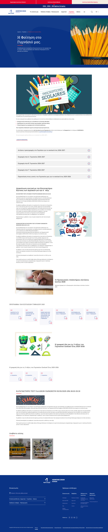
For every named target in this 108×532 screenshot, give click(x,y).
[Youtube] (77, 517)
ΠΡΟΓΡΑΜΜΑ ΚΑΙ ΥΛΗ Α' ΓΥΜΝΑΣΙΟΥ (61, 313)
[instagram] (72, 517)
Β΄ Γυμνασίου (29, 375)
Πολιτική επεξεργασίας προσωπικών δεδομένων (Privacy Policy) (74, 527)
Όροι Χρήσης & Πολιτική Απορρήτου (47, 527)
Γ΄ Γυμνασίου (44, 375)
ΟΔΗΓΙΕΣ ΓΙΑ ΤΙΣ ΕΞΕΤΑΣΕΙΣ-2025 (15, 313)
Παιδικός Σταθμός (75, 497)
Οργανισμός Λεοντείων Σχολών (18, 2)
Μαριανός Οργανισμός (92, 498)
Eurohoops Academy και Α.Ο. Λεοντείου (84, 499)
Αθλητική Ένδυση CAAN (84, 506)
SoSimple (64, 497)
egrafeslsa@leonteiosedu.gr (45, 131)
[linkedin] (74, 517)
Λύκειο (78, 11)
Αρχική (19, 32)
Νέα (63, 506)
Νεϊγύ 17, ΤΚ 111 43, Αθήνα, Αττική (19, 493)
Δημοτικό (64, 11)
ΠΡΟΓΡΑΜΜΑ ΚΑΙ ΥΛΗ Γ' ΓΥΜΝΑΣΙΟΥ (91, 313)
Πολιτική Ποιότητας (57, 527)
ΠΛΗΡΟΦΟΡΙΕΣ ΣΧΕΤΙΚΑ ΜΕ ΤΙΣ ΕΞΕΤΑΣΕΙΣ (30, 314)
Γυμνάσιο (71, 11)
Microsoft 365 (65, 500)
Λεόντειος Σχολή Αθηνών (54, 2)
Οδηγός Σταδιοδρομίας (65, 509)
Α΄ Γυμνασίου (14, 375)
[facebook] (69, 517)
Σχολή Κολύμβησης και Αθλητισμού (85, 503)
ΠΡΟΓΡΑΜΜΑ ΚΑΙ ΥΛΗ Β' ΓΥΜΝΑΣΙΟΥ (76, 313)
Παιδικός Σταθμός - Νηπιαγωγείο (50, 11)
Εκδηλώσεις (65, 503)
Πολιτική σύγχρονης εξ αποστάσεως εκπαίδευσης (94, 527)
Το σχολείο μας (34, 11)
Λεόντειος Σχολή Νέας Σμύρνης (90, 2)
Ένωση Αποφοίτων (94, 501)
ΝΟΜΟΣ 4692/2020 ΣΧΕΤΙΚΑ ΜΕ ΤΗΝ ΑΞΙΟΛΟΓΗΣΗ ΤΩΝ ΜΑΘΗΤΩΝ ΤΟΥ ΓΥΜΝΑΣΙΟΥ (45, 315)
